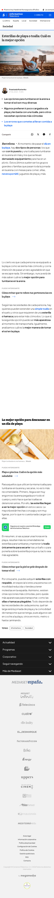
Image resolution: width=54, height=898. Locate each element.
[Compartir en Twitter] (38, 134)
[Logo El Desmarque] (27, 732)
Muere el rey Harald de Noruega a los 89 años (21, 10)
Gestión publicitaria (27, 854)
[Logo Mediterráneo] (27, 823)
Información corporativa (27, 839)
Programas (9, 649)
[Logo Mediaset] (27, 683)
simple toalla (42, 308)
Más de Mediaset (12, 670)
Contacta (27, 861)
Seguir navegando (13, 663)
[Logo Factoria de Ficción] (27, 741)
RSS (27, 857)
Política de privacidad (27, 843)
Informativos (16, 628)
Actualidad (9, 642)
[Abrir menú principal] (50, 15)
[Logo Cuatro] (27, 714)
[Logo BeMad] (27, 768)
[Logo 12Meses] (27, 796)
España (16, 21)
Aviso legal (27, 836)
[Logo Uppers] (27, 777)
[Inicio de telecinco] (4, 15)
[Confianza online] (27, 888)
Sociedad (33, 21)
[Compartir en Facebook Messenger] (44, 134)
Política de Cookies (27, 850)
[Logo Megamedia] (28, 876)
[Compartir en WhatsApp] (32, 134)
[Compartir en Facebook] (50, 134)
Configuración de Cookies (27, 846)
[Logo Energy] (27, 759)
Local (24, 21)
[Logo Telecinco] (27, 704)
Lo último (6, 21)
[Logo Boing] (27, 750)
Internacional (45, 21)
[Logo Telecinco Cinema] (27, 786)
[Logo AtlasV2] (27, 805)
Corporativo (9, 656)
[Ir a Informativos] (15, 15)
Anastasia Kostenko (17, 89)
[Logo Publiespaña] (27, 814)
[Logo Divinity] (27, 723)
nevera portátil (10, 173)
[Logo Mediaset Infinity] (27, 695)
